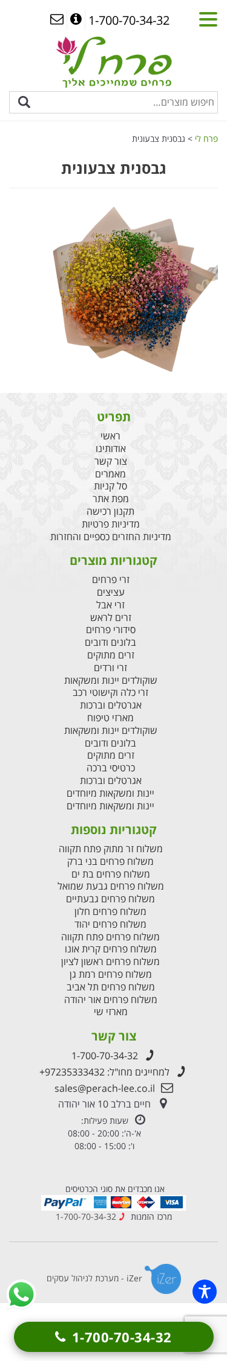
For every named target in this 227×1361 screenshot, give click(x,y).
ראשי (110, 436)
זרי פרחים (111, 579)
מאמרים (110, 474)
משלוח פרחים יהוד (110, 924)
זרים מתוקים (110, 655)
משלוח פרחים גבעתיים (110, 899)
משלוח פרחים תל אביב (111, 987)
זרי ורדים (110, 667)
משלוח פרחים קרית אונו (111, 949)
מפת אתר (111, 498)
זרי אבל (110, 605)
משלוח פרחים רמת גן (111, 974)
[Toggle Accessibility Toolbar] (204, 1291)
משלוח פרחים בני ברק (110, 861)
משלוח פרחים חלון (110, 911)
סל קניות (110, 486)
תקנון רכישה (110, 511)
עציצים (111, 592)
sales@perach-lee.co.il (104, 1088)
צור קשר (110, 461)
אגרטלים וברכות (111, 705)
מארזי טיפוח (110, 718)
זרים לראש (110, 617)
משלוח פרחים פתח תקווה (110, 937)
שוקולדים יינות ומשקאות (110, 680)
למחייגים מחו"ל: (104, 1072)
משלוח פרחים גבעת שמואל (111, 886)
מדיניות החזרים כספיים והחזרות (110, 537)
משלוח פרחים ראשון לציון (110, 961)
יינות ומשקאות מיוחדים (110, 793)
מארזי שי (111, 1012)
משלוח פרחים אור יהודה (110, 999)
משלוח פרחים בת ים (110, 874)
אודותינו (111, 448)
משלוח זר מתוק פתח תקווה (111, 849)
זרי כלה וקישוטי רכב (110, 692)
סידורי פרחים (111, 629)
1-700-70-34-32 (104, 1055)
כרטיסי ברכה (111, 768)
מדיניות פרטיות (111, 524)
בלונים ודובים (110, 642)
